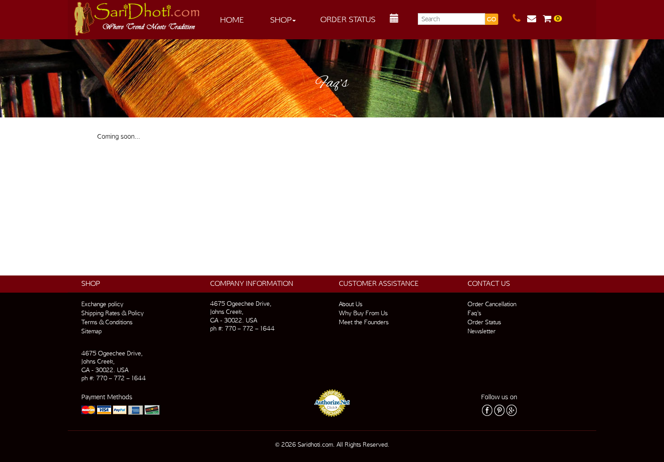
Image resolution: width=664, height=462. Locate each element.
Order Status (347, 19)
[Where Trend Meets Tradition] (137, 16)
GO (491, 19)
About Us (350, 304)
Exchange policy (102, 304)
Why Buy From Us (363, 313)
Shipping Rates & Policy (112, 313)
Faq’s (474, 313)
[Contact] (520, 18)
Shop (280, 19)
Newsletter (482, 331)
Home (232, 19)
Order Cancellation (492, 304)
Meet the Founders (363, 322)
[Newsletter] (535, 18)
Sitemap (91, 331)
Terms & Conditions (106, 322)
